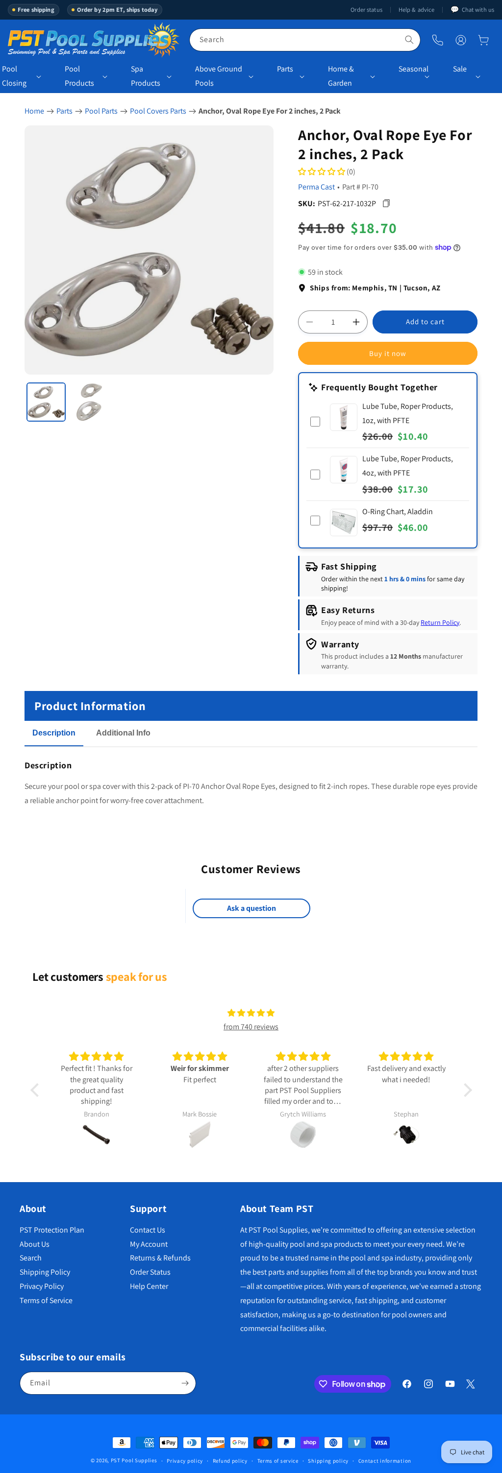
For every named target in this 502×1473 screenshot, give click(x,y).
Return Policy (440, 622)
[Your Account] (461, 40)
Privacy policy (185, 1460)
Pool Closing (14, 76)
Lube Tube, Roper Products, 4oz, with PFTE (407, 465)
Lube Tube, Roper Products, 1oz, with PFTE (407, 413)
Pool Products (79, 76)
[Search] (409, 39)
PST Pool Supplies (134, 1460)
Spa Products (145, 76)
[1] (46, 402)
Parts (285, 69)
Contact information (384, 1460)
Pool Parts (101, 111)
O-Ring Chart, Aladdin (397, 511)
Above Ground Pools (218, 76)
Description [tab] (53, 733)
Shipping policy (328, 1460)
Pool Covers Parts (158, 111)
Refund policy (230, 1460)
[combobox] (305, 40)
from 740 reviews (251, 1027)
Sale (460, 69)
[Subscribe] (185, 1383)
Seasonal (410, 69)
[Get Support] (438, 40)
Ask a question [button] (251, 908)
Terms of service (278, 1460)
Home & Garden (341, 76)
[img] (251, 1013)
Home (34, 111)
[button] (483, 40)
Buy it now (387, 353)
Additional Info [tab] (123, 733)
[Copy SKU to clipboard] (386, 203)
